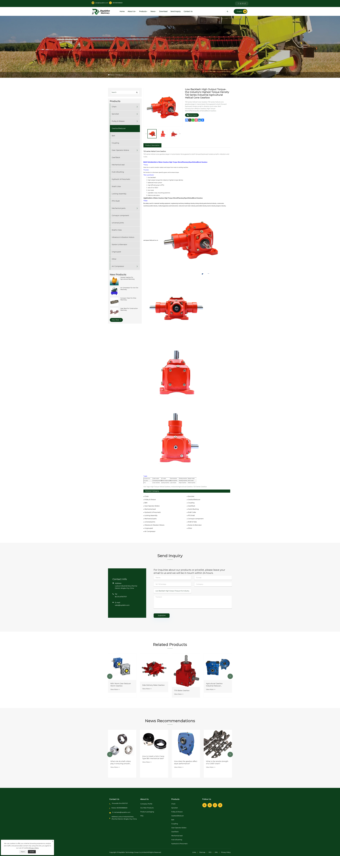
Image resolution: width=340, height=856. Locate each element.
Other (114, 259)
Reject (23, 851)
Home (122, 11)
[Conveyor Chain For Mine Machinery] (114, 301)
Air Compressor (118, 266)
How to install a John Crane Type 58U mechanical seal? (185, 757)
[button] (109, 676)
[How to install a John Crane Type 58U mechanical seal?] (186, 741)
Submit (161, 615)
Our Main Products (147, 808)
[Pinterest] (242, 3)
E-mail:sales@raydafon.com (121, 812)
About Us (131, 11)
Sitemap (202, 852)
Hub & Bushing (118, 172)
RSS (210, 852)
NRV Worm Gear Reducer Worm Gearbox (152, 685)
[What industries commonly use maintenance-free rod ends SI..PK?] (122, 747)
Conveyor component (120, 216)
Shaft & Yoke (117, 230)
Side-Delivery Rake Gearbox (185, 685)
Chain (114, 107)
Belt (113, 136)
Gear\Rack (116, 158)
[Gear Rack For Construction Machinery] (114, 312)
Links (194, 852)
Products (142, 11)
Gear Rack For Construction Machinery (129, 309)
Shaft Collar (116, 187)
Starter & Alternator (119, 245)
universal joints (118, 223)
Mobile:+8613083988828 (119, 808)
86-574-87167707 (121, 597)
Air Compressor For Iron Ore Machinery (129, 288)
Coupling (115, 143)
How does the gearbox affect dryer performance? (217, 762)
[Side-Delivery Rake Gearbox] (186, 668)
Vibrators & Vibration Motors (123, 237)
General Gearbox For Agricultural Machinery (127, 278)
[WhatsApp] (238, 3)
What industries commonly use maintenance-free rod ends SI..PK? (121, 769)
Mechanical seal (118, 165)
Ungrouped (116, 252)
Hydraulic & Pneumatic (121, 179)
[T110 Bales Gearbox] (218, 670)
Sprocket (115, 114)
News (153, 11)
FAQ (141, 816)
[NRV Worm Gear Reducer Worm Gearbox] (154, 667)
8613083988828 (117, 3)
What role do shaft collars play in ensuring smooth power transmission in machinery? (152, 762)
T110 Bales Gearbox (213, 691)
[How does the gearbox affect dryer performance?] (218, 744)
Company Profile (146, 804)
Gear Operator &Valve (120, 150)
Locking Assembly (119, 194)
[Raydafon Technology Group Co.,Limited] (101, 11)
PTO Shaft (116, 201)
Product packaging (147, 812)
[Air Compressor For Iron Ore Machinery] (114, 291)
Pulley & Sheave (118, 121)
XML (216, 852)
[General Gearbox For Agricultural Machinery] (114, 281)
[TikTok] (245, 3)
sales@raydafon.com (101, 3)
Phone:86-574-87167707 (120, 803)
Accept (32, 851)
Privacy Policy (226, 852)
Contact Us (188, 11)
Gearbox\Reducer (131, 75)
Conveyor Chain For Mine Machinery (128, 299)
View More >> (115, 691)
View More (116, 320)
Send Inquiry (176, 11)
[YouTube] (240, 3)
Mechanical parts (118, 208)
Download (163, 11)
